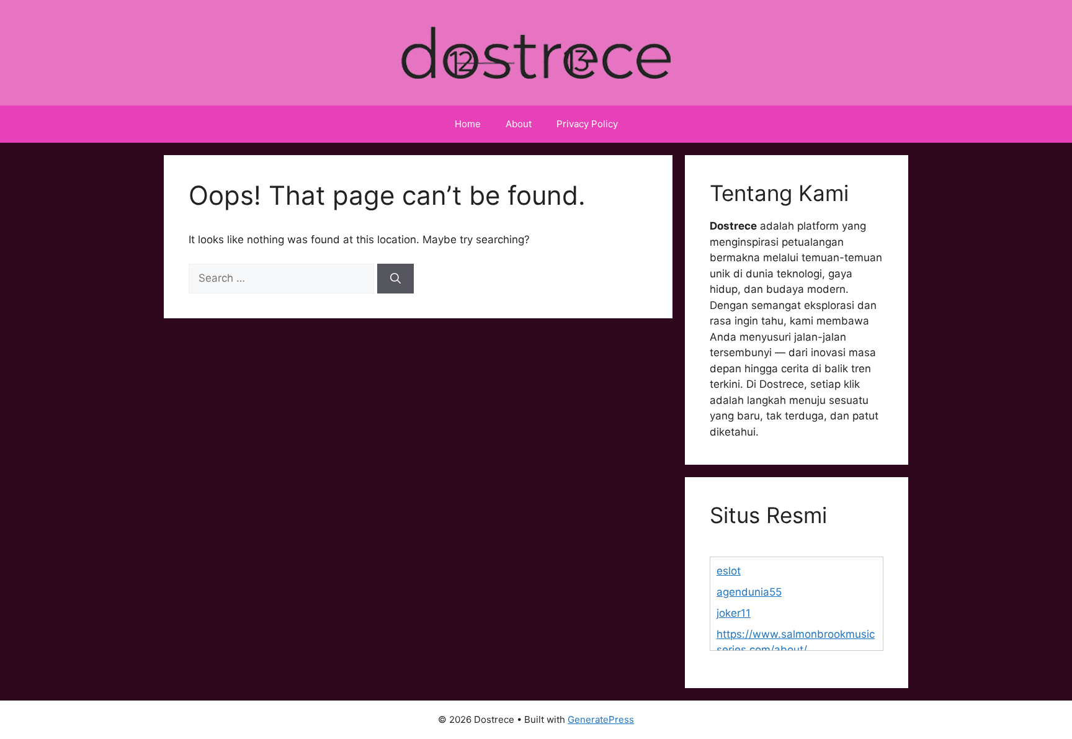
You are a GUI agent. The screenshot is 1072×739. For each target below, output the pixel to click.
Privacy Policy (587, 124)
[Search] (395, 278)
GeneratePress (601, 719)
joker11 (734, 613)
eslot (729, 571)
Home (468, 124)
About (519, 124)
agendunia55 (749, 592)
